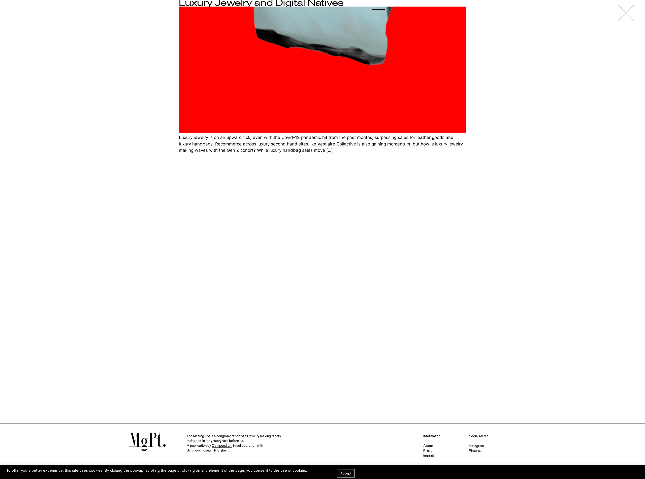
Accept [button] (345, 473)
